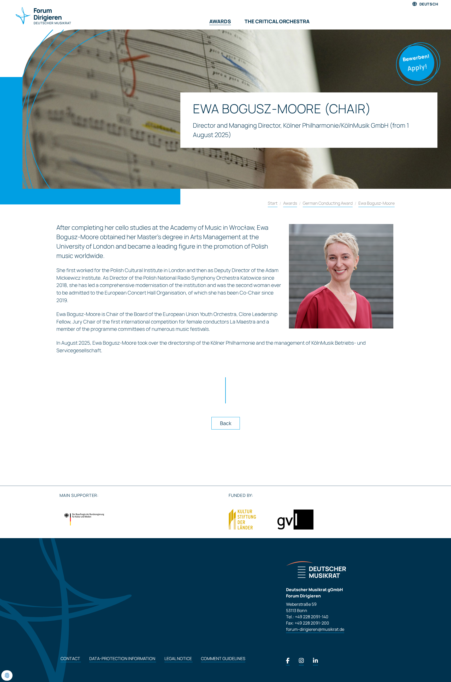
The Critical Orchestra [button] (277, 21)
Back (225, 423)
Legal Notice (178, 658)
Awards (290, 203)
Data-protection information (122, 658)
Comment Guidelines (223, 658)
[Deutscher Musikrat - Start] (37, 16)
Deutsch (428, 4)
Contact (71, 658)
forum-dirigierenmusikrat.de (315, 629)
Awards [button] (220, 21)
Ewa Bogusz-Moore (376, 203)
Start (272, 203)
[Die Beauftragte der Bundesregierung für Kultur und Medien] (84, 519)
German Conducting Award (328, 203)
